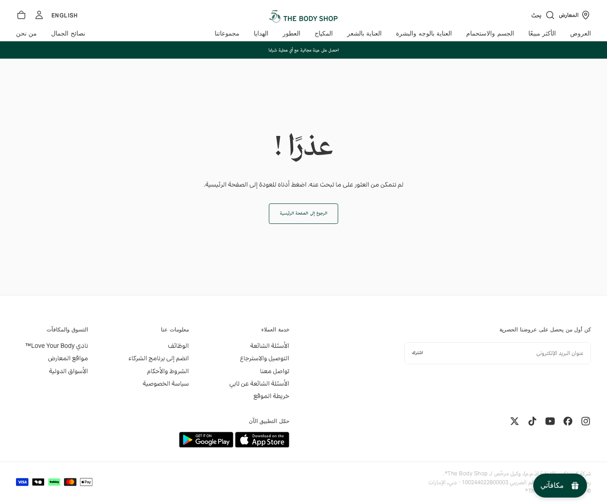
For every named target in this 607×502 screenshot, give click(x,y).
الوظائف (178, 346)
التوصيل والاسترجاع (264, 358)
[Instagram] (585, 421)
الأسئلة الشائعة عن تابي (259, 383)
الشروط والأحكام (167, 371)
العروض (580, 34)
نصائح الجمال (68, 34)
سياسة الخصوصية (165, 383)
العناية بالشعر (364, 34)
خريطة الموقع (271, 396)
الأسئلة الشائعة (269, 346)
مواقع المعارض (68, 358)
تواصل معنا (274, 371)
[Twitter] (514, 421)
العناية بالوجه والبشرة (424, 34)
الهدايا (261, 34)
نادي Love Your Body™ (56, 346)
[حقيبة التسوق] (21, 15)
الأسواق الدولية (68, 371)
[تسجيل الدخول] (39, 15)
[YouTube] (550, 421)
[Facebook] (568, 421)
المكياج (324, 34)
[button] (543, 15)
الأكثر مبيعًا (542, 34)
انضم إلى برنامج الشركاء (158, 358)
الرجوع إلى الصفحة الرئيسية (303, 213)
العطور (291, 34)
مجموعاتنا (227, 34)
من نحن (26, 34)
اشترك (417, 353)
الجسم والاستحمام (490, 34)
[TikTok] (532, 421)
